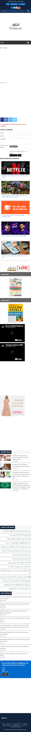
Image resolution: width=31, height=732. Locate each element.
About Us (9, 723)
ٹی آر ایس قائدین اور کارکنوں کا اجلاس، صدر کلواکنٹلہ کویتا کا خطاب (20, 589)
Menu (2, 42)
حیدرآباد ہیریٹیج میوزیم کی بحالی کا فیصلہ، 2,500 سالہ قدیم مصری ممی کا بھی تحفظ (17, 585)
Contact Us (23, 725)
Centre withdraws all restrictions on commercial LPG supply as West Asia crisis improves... (14, 196)
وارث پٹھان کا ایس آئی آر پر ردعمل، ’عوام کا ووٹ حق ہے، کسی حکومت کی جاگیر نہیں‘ (16, 581)
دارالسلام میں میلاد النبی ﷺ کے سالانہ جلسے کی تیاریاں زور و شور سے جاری (18, 543)
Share (5, 119)
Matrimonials (14, 4)
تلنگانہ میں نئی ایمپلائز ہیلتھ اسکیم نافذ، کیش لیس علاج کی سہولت (20, 535)
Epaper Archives (6, 725)
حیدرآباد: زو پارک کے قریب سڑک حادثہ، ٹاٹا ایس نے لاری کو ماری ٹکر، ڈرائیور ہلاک (16, 551)
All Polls (25, 723)
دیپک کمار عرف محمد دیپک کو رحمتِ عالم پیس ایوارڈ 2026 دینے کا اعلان (19, 539)
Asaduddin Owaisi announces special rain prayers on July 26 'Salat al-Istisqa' (20, 457)
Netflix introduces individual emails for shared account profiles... (15, 176)
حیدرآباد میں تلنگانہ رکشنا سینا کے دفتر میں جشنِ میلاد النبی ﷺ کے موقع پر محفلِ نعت (16, 531)
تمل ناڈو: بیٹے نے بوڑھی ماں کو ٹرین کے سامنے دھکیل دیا (21, 559)
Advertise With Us (17, 723)
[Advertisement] (15, 17)
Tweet (14, 119)
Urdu (8, 4)
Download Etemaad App (15, 726)
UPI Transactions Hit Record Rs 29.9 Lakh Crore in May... (14, 256)
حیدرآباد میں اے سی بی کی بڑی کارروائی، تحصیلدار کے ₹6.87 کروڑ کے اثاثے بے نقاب (16, 547)
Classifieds (22, 4)
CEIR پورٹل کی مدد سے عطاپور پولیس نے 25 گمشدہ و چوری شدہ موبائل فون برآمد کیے (15, 577)
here (24, 151)
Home (1, 47)
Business (5, 47)
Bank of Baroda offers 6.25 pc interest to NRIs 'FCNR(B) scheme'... (13, 216)
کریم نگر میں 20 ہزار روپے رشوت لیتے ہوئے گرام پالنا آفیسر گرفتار (19, 567)
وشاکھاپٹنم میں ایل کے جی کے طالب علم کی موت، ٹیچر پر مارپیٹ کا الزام (19, 563)
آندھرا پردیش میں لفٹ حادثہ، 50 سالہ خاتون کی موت (21, 555)
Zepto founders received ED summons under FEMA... (15, 236)
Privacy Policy (16, 725)
